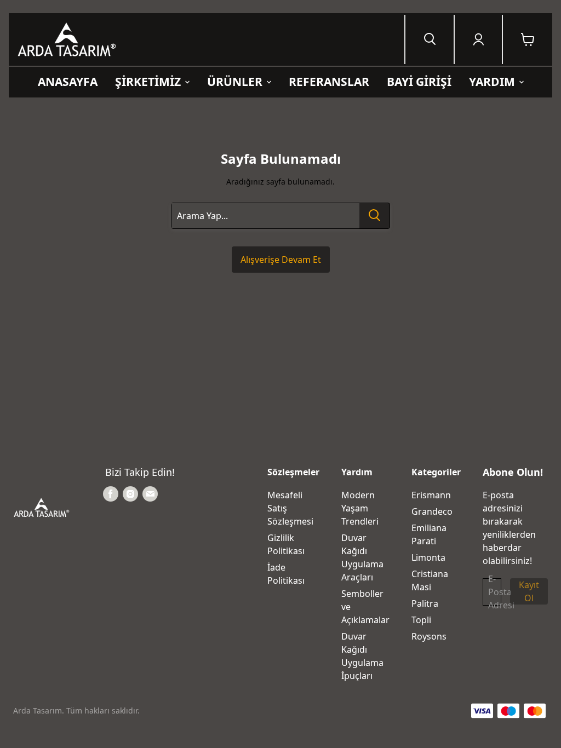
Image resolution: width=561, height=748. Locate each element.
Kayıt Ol (529, 591)
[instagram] (130, 494)
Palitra (424, 603)
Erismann (431, 495)
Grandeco (432, 511)
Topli (421, 620)
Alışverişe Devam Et (281, 260)
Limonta (428, 557)
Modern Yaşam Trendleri (360, 508)
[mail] (150, 494)
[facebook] (110, 494)
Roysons (428, 636)
